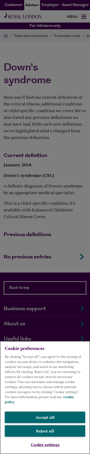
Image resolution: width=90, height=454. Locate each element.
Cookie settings (45, 444)
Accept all (45, 417)
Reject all (45, 431)
